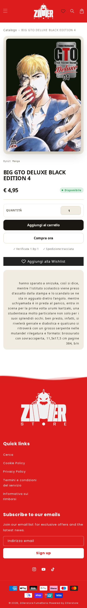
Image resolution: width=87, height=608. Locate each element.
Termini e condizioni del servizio (20, 482)
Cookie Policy (14, 463)
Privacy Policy (14, 471)
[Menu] (5, 11)
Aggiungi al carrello (43, 225)
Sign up (43, 553)
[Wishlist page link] (63, 11)
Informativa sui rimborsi (15, 496)
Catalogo (10, 30)
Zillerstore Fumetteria (34, 603)
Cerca (8, 455)
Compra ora (43, 238)
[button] (72, 11)
